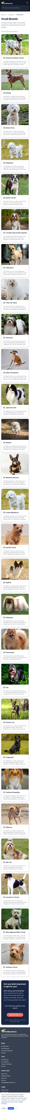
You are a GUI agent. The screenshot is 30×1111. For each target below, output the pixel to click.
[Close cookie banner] (16, 1108)
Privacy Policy (4, 1090)
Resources (4, 1078)
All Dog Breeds (5, 1046)
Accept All (11, 1108)
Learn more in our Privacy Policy (9, 1101)
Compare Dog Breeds (6, 1050)
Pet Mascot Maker (5, 1076)
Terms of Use (4, 1092)
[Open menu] (27, 2)
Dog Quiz (3, 1052)
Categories (11, 14)
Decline (4, 1108)
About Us (3, 1080)
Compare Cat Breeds (6, 1064)
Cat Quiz (3, 1066)
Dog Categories (5, 1048)
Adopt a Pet (4, 1073)
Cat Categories (5, 1062)
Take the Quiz (14, 1015)
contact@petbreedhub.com (8, 1082)
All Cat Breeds (4, 1059)
